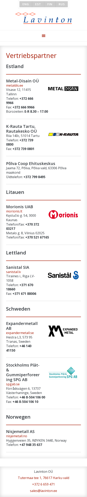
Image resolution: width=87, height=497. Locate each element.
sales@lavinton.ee (43, 491)
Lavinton (43, 18)
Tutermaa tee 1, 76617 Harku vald (43, 478)
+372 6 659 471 (43, 484)
